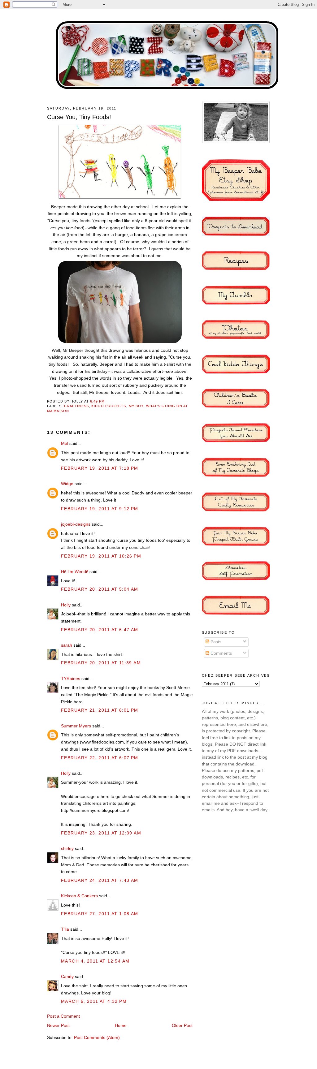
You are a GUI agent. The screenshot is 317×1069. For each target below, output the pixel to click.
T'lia (65, 929)
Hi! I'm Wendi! (74, 571)
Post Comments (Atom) (97, 1037)
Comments (220, 653)
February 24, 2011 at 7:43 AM (99, 880)
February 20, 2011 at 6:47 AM (99, 629)
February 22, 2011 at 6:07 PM (99, 757)
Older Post (182, 1025)
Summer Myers (76, 725)
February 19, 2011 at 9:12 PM (99, 508)
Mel (64, 443)
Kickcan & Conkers (79, 895)
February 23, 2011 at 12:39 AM (101, 832)
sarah (66, 645)
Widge (67, 483)
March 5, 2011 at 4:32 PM (94, 1001)
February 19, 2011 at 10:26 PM (101, 556)
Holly (66, 604)
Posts (215, 641)
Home (121, 1025)
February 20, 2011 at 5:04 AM (99, 589)
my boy (136, 406)
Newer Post (58, 1025)
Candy (67, 976)
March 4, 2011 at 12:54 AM (95, 961)
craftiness (76, 406)
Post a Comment (63, 1016)
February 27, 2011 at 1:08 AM (99, 913)
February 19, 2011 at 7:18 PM (99, 468)
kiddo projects (108, 406)
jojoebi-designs (75, 524)
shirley (67, 848)
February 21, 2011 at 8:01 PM (99, 710)
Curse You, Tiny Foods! (79, 117)
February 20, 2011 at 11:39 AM (101, 662)
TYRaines (70, 678)
